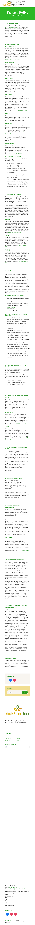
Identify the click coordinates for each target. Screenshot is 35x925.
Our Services (8, 738)
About (19, 736)
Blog (18, 738)
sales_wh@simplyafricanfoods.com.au (19, 889)
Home (13, 15)
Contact (19, 740)
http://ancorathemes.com (11, 27)
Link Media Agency (10, 921)
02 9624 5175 (13, 887)
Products (7, 740)
